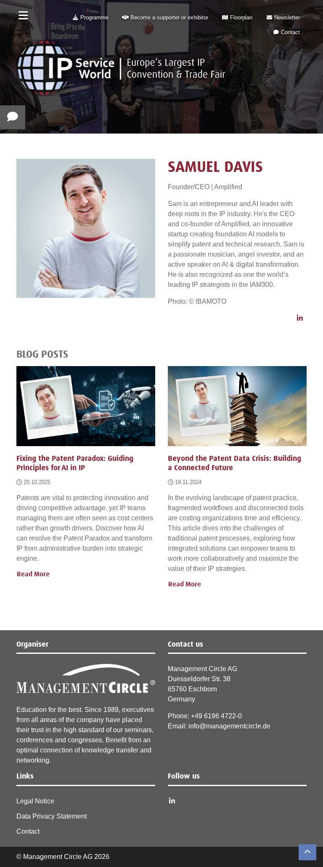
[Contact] (12, 117)
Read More (33, 574)
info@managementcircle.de (229, 726)
